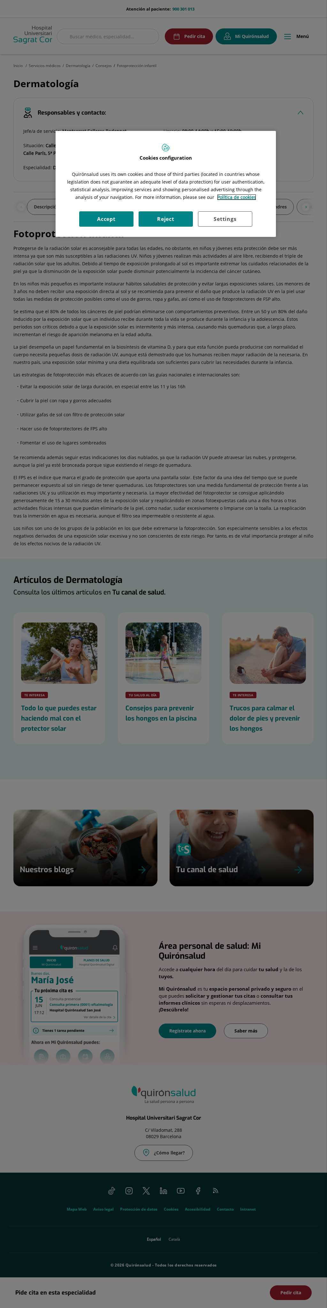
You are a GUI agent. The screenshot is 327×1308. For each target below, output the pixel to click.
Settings (225, 219)
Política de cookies (236, 197)
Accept (106, 219)
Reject (165, 219)
